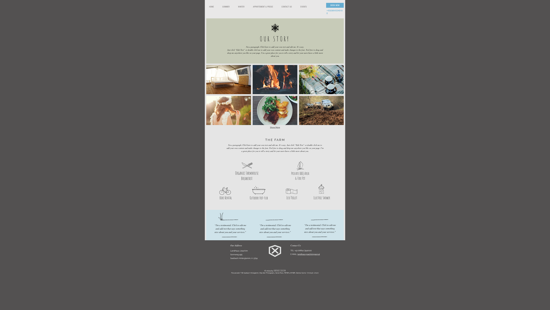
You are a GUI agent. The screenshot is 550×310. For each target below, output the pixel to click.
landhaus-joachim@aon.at (308, 254)
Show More (275, 127)
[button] (228, 79)
